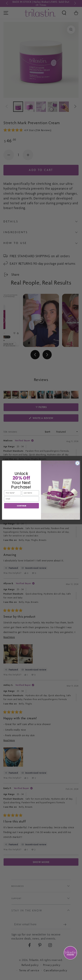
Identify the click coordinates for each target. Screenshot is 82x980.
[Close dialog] (77, 463)
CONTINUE (21, 505)
